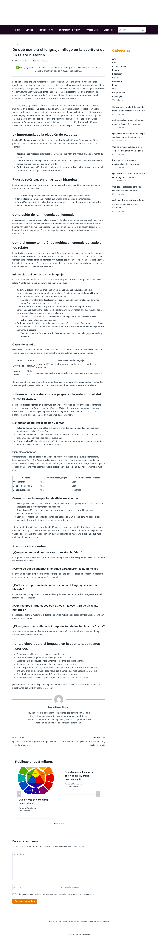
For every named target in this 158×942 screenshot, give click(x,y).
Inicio (17, 30)
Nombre (17, 887)
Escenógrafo (109, 30)
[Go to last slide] (19, 794)
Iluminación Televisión (69, 30)
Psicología (117, 96)
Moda (115, 85)
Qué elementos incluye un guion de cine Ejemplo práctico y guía (79, 776)
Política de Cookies (78, 921)
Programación (118, 92)
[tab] (54, 823)
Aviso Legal (61, 921)
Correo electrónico (70, 887)
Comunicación (119, 66)
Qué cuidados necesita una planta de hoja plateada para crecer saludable (128, 204)
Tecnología (117, 100)
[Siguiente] (98, 794)
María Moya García (22, 61)
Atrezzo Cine (92, 30)
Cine (114, 62)
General (29, 30)
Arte (114, 59)
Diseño (115, 70)
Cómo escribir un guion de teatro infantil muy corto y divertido (84, 741)
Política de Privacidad (99, 921)
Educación (117, 74)
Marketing (117, 81)
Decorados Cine (46, 30)
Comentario (19, 854)
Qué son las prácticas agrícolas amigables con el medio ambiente (34, 741)
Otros (115, 89)
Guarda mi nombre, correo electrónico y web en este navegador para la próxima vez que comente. (54, 894)
